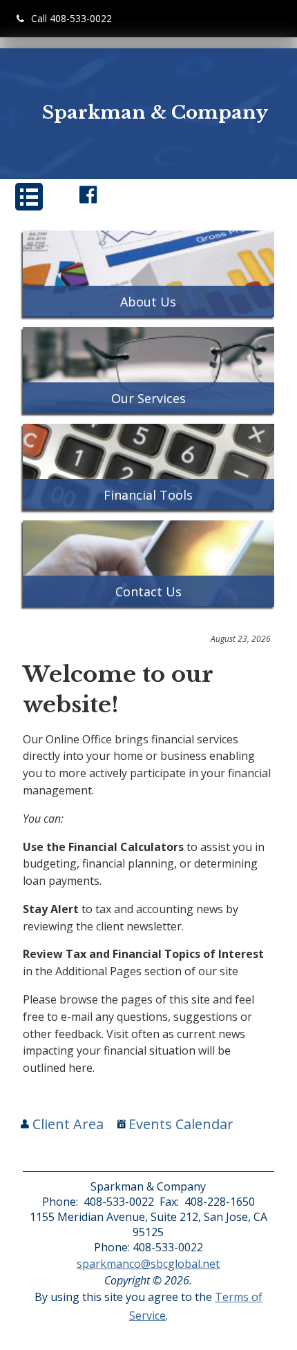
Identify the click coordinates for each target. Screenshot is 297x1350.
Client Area (66, 1124)
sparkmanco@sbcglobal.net (148, 1263)
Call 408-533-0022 (71, 18)
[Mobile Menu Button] (29, 197)
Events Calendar (179, 1124)
